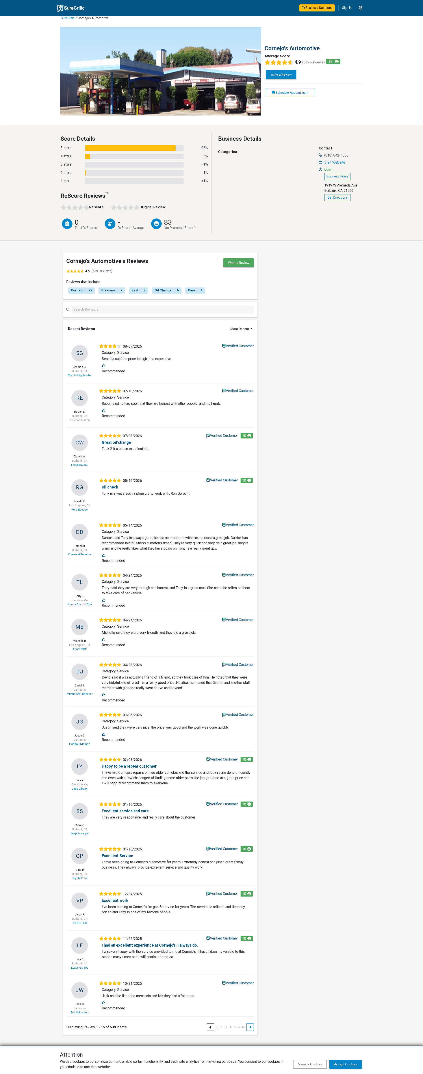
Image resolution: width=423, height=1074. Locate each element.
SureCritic (68, 18)
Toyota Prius (79, 878)
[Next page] (250, 1027)
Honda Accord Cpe (79, 604)
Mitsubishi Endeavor (80, 693)
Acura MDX (80, 649)
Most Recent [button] (240, 329)
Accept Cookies (345, 1064)
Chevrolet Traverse (79, 554)
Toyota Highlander (79, 375)
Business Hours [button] (338, 176)
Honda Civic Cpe (79, 744)
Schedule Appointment (291, 93)
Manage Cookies (310, 1064)
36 (243, 1027)
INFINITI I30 (80, 923)
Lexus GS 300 (79, 967)
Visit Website (334, 162)
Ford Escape (80, 509)
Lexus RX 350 (79, 464)
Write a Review (281, 74)
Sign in (347, 8)
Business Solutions (318, 8)
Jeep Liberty (79, 788)
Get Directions (337, 198)
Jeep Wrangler (79, 833)
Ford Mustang (80, 1012)
